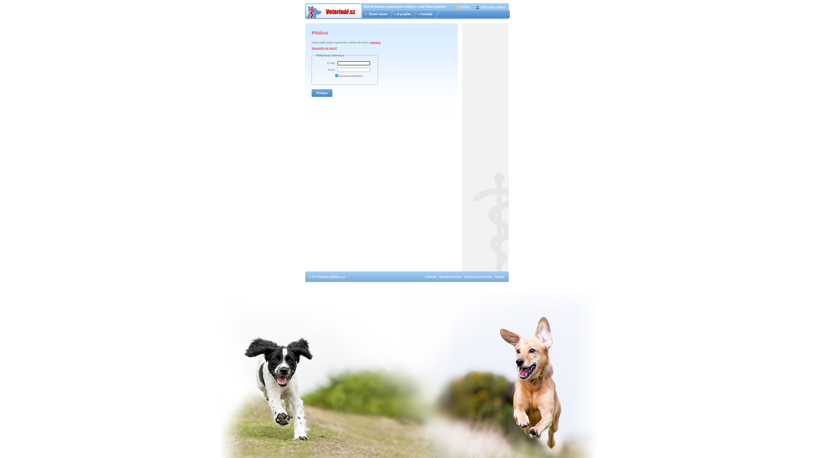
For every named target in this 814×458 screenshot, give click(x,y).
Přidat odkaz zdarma (493, 6)
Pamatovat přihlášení (351, 76)
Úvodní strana (378, 14)
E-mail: (331, 63)
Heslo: (331, 69)
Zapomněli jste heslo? (324, 48)
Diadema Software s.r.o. (332, 276)
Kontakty (426, 14)
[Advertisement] (485, 116)
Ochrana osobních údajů (478, 276)
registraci (375, 42)
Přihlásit (465, 6)
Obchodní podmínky (450, 276)
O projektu (404, 14)
